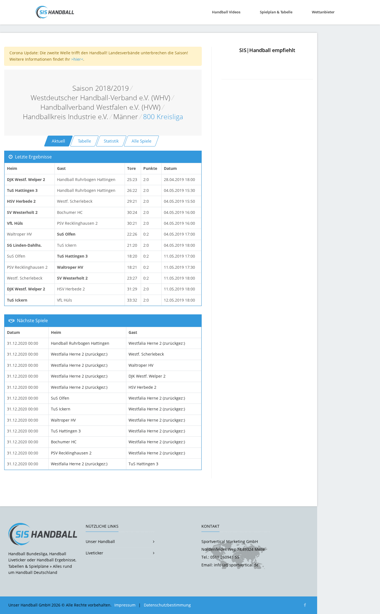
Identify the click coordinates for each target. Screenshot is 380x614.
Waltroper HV (141, 365)
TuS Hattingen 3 (66, 431)
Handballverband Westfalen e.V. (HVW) (100, 107)
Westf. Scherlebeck (146, 354)
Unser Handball (100, 541)
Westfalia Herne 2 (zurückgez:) (157, 343)
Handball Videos (226, 11)
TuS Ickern (60, 409)
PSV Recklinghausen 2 (71, 453)
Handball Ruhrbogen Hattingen (80, 343)
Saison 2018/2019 (100, 88)
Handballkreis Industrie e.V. (65, 116)
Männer (125, 116)
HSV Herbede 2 (142, 387)
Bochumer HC (64, 441)
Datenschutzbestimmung (167, 605)
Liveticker (94, 553)
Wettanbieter (323, 11)
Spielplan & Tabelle (276, 11)
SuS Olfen (60, 398)
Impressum (124, 605)
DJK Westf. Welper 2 (147, 376)
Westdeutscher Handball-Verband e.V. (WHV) (100, 97)
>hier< (77, 59)
